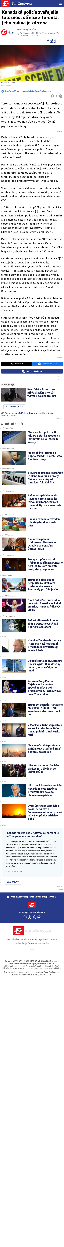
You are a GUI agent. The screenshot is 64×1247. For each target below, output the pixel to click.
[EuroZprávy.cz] (19, 3)
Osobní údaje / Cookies (26, 943)
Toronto (4, 415)
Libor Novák (16, 871)
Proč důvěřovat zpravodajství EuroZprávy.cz (27, 91)
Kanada (13, 415)
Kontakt (34, 939)
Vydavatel (43, 939)
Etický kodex (13, 939)
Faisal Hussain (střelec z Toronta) (21, 413)
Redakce (25, 939)
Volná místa (43, 943)
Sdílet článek (53, 41)
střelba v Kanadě (47, 413)
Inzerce (53, 939)
